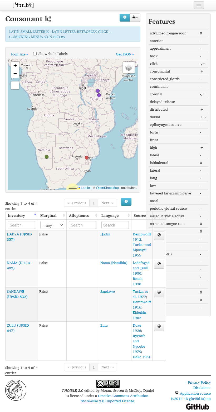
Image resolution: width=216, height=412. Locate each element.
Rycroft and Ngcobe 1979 (139, 343)
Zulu (104, 325)
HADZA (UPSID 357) (19, 236)
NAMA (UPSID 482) (18, 265)
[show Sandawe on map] (159, 293)
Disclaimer (202, 387)
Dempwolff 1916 (142, 304)
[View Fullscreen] (15, 85)
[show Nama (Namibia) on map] (159, 264)
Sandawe (107, 291)
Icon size (18, 54)
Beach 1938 (138, 281)
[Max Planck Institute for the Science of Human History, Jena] (15, 390)
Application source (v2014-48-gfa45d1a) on (191, 395)
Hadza (105, 234)
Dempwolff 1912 (142, 236)
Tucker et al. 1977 (140, 294)
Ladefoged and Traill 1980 (141, 268)
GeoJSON (123, 54)
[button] (86, 157)
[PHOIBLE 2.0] (23, 5)
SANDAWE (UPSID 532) (17, 294)
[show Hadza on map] (159, 235)
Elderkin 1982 (139, 315)
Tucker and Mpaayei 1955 (142, 249)
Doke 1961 (142, 357)
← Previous (76, 203)
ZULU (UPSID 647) (18, 327)
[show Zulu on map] (159, 327)
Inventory (16, 215)
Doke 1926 (137, 327)
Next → (107, 203)
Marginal (48, 215)
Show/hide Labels (53, 53)
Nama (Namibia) (113, 263)
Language (110, 215)
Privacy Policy (199, 382)
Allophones (79, 215)
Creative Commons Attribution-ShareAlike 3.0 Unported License (115, 398)
